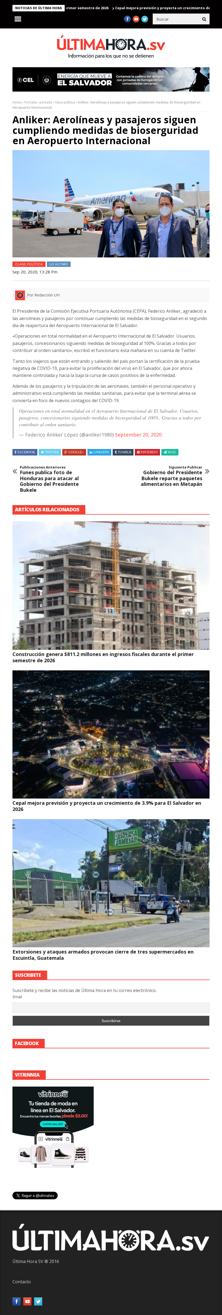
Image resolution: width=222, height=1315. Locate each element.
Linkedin (101, 452)
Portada (30, 102)
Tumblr (124, 452)
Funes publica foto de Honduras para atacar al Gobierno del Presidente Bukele (49, 479)
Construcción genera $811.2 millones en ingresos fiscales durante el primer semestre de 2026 (103, 657)
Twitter (52, 452)
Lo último (59, 264)
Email (17, 996)
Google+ (76, 452)
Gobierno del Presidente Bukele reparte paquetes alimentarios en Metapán (171, 476)
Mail (172, 452)
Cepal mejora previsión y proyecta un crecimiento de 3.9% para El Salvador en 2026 (106, 806)
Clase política (65, 102)
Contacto (21, 1282)
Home (17, 102)
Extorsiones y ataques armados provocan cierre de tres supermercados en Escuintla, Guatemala (103, 954)
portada (46, 102)
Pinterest (149, 452)
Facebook (26, 452)
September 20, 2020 (138, 434)
